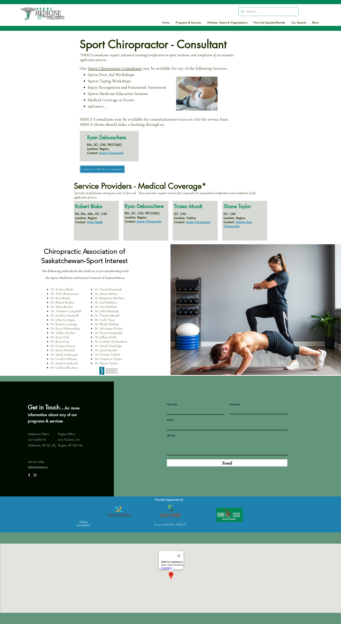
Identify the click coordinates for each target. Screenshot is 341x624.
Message (171, 435)
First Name (172, 404)
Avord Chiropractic (111, 153)
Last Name (235, 404)
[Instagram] (35, 475)
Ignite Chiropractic (198, 222)
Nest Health (95, 222)
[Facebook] (29, 475)
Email (170, 420)
